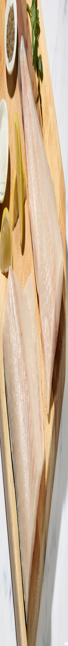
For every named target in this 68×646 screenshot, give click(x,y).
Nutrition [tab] (9, 182)
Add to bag (2, 195)
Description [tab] (3, 182)
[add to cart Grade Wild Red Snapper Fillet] (3, 338)
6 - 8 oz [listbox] (2, 192)
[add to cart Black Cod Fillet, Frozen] (3, 360)
